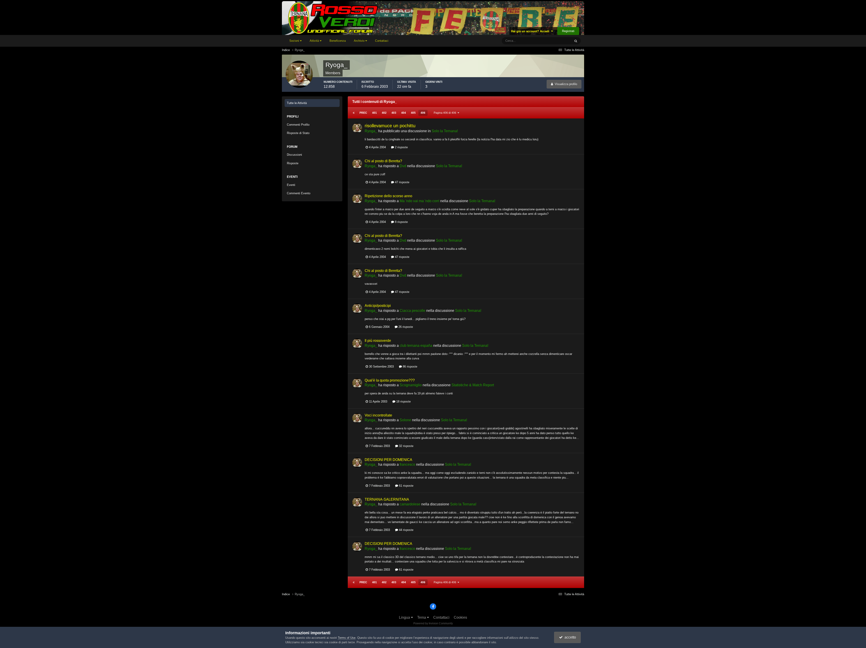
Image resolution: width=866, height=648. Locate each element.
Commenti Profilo (298, 124)
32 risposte (405, 446)
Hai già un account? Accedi (531, 31)
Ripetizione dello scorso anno (388, 196)
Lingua (405, 617)
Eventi (291, 185)
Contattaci (381, 40)
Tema (422, 617)
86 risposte (409, 366)
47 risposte (401, 182)
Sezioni (294, 40)
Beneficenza (337, 40)
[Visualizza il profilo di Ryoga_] (357, 128)
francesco (407, 464)
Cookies (460, 617)
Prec (363, 112)
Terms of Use (346, 637)
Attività (315, 40)
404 (403, 112)
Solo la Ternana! (445, 131)
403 (394, 112)
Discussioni (294, 154)
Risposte (292, 163)
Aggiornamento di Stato (550, 40)
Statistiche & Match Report (472, 385)
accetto (569, 637)
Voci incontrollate (378, 415)
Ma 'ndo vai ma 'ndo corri (419, 201)
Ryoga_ (371, 131)
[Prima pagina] (353, 113)
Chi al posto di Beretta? (383, 161)
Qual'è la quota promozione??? (390, 380)
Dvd (403, 166)
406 (423, 112)
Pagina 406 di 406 (446, 112)
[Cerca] (576, 40)
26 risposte (405, 327)
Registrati (568, 31)
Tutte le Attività (297, 103)
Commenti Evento (298, 193)
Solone (405, 420)
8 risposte (401, 222)
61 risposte (405, 485)
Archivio (359, 40)
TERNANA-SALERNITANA (387, 499)
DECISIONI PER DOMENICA (388, 460)
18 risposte (403, 401)
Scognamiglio (411, 385)
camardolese (410, 504)
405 (413, 112)
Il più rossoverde (378, 341)
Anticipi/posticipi (378, 306)
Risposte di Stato (298, 133)
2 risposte (401, 147)
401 (374, 112)
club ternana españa (416, 345)
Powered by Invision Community (433, 623)
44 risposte (405, 530)
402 (384, 112)
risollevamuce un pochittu (390, 125)
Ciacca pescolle (412, 310)
